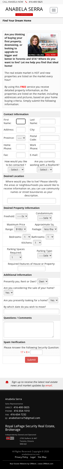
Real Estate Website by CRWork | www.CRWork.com (31, 463)
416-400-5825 (36, 1)
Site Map (42, 457)
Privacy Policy (21, 457)
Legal (33, 457)
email (48, 385)
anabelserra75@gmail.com (24, 418)
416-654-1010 (22, 410)
